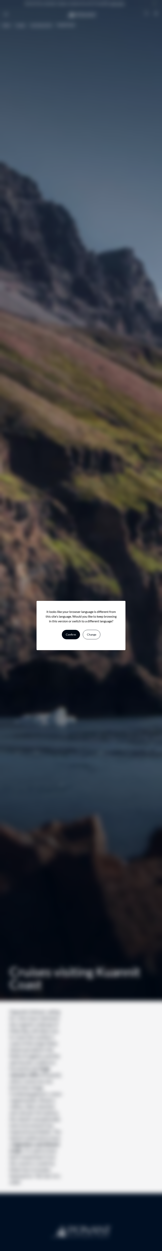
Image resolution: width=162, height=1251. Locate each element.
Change (91, 634)
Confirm (71, 634)
